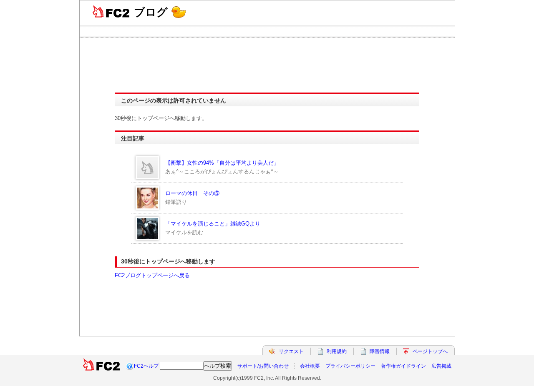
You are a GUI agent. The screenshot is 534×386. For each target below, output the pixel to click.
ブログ (151, 12)
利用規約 (337, 351)
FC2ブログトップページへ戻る (152, 275)
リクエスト (291, 351)
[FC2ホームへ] (101, 366)
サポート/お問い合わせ (263, 366)
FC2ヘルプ (146, 366)
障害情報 (380, 351)
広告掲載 (441, 366)
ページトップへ (430, 351)
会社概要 (310, 366)
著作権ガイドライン (403, 366)
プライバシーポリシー (350, 366)
